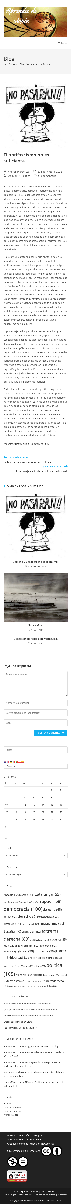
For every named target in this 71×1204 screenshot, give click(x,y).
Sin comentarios (48, 175)
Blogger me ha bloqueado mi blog (41, 1046)
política (45, 444)
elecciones (51, 923)
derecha (52, 909)
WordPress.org (11, 1114)
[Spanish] (22, 761)
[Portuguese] (17, 761)
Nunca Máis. (35, 625)
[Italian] (14, 761)
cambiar (27, 894)
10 (6, 804)
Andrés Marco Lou (19, 171)
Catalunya (48, 894)
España (12, 931)
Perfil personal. (48, 1191)
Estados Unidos (31, 931)
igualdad (12, 945)
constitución (12, 901)
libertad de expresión (47, 958)
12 (24, 804)
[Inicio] (5, 64)
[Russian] (19, 761)
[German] (11, 761)
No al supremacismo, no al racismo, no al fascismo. (28, 1015)
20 (34, 812)
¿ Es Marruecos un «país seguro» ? (20, 1027)
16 (61, 804)
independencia (29, 945)
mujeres (9, 966)
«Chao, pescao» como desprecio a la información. (28, 1003)
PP (19, 975)
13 (34, 804)
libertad (20, 957)
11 (15, 804)
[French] (8, 761)
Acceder (7, 1103)
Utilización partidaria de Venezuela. (36, 639)
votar (37, 986)
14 (43, 804)
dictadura (11, 923)
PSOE (27, 974)
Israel (26, 951)
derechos (29, 916)
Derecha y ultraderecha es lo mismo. (35, 562)
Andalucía (12, 894)
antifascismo (20, 444)
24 (6, 819)
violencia (27, 986)
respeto (54, 975)
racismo (40, 975)
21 (43, 812)
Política (26, 175)
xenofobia (49, 986)
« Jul (5, 838)
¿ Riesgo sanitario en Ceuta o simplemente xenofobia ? (30, 1009)
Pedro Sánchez (23, 966)
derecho (10, 916)
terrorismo (16, 981)
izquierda (44, 951)
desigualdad (49, 916)
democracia (39, 418)
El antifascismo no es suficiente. (35, 64)
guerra (59, 939)
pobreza (40, 966)
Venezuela (15, 986)
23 (61, 812)
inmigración (48, 945)
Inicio (15, 1191)
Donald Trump (28, 924)
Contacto (62, 1194)
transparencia (37, 981)
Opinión (13, 175)
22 (52, 812)
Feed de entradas (12, 1106)
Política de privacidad (45, 1194)
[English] (5, 761)
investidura (11, 951)
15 (52, 804)
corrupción (48, 901)
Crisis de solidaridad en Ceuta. (18, 1021)
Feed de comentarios (14, 1110)
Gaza (34, 939)
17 (6, 812)
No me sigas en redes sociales (18, 1194)
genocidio (45, 940)
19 (24, 812)
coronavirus (27, 902)
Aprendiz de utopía (18, 1135)
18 (15, 812)
